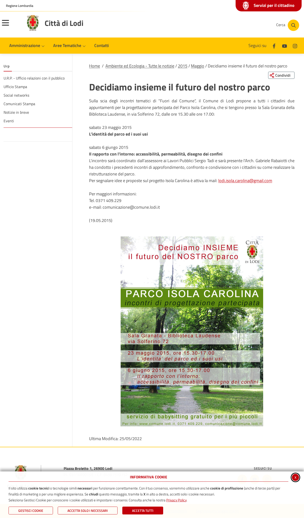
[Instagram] (295, 45)
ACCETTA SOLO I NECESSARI (87, 510)
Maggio (197, 66)
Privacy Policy (176, 500)
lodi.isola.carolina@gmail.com (245, 180)
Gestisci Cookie (30, 510)
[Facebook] (274, 45)
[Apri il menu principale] (11, 25)
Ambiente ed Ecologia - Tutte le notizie (139, 66)
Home (94, 66)
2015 (182, 66)
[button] (192, 331)
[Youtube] (284, 45)
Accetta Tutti (142, 510)
